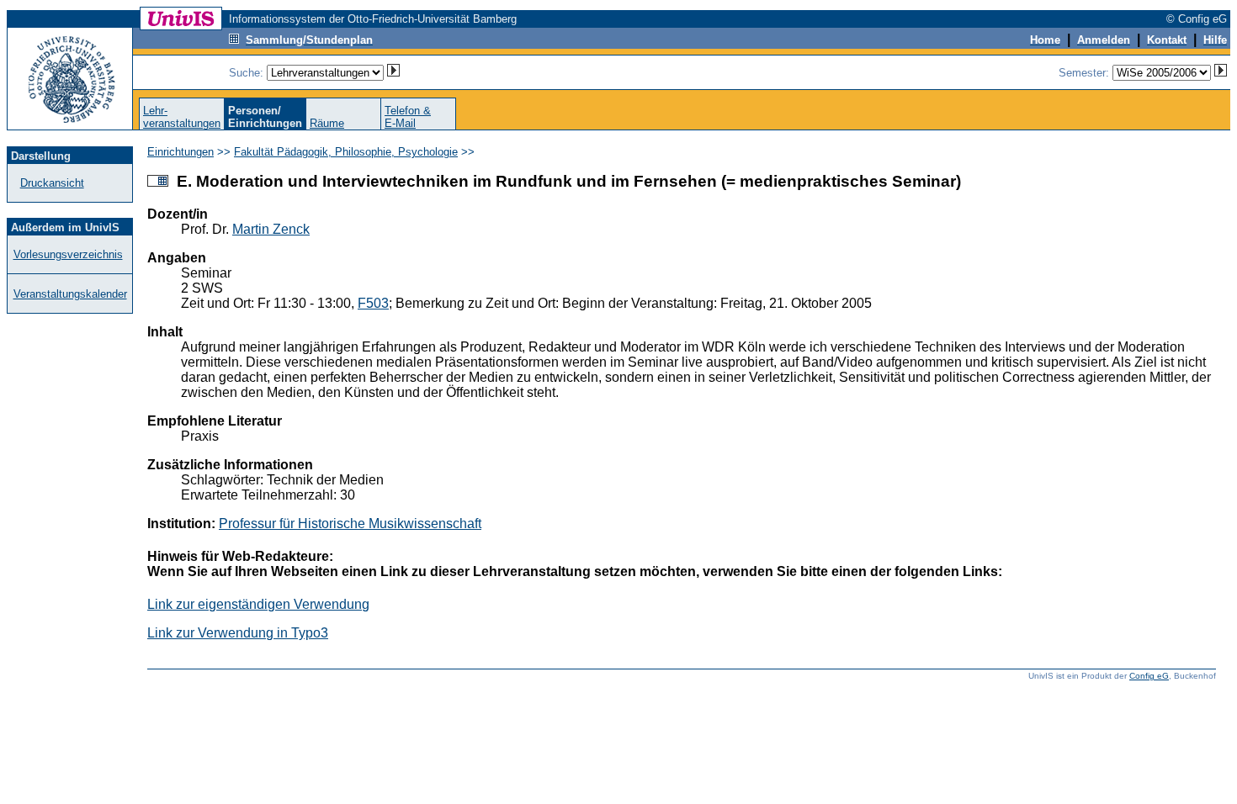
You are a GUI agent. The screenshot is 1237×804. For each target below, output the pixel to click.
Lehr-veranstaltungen (181, 117)
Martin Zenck (271, 229)
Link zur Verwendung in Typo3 (237, 633)
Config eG (1149, 675)
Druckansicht (52, 183)
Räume (327, 123)
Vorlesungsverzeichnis (68, 254)
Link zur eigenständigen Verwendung (258, 604)
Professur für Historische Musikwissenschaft (350, 523)
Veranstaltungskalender (70, 294)
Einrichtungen (180, 151)
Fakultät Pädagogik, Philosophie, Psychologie (346, 151)
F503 (373, 303)
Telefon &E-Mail (408, 117)
